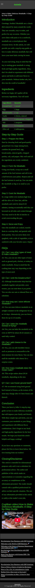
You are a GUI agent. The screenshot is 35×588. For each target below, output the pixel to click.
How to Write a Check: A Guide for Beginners (16, 567)
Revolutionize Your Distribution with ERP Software (15, 551)
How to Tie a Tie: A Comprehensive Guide (15, 569)
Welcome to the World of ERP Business (14, 544)
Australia (17, 4)
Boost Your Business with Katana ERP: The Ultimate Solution (15, 555)
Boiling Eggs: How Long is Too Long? (13, 572)
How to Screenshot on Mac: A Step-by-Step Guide (15, 575)
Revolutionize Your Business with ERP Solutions (17, 541)
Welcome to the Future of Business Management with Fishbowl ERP (17, 547)
